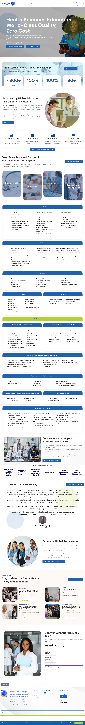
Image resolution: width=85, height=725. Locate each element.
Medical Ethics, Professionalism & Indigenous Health (22, 393)
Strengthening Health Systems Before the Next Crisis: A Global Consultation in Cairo (71, 608)
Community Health (63, 393)
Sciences (22, 294)
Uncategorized (23, 588)
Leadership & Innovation (67, 604)
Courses (45, 3)
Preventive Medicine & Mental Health (63, 325)
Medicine (42, 243)
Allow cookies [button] (79, 722)
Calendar (64, 587)
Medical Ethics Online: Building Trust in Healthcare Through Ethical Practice (28, 608)
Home (26, 3)
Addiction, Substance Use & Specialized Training (42, 355)
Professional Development (42, 319)
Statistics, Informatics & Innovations (42, 376)
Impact (71, 3)
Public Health (42, 207)
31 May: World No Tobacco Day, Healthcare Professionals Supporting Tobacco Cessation (71, 591)
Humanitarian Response (42, 408)
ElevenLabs (76, 699)
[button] (2, 508)
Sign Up (32, 3)
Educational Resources (24, 604)
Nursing (42, 273)
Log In (38, 3)
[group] (12, 184)
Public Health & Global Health (22, 325)
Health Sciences (63, 294)
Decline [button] (71, 722)
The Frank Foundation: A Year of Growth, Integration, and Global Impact (28, 591)
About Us (63, 3)
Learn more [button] (64, 722)
